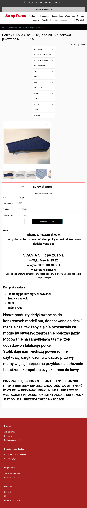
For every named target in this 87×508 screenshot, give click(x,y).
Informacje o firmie (12, 500)
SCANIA (18, 28)
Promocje (37, 115)
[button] (47, 125)
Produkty (32, 16)
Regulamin (34, 20)
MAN (35, 82)
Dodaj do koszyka (47, 221)
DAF (35, 71)
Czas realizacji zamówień (15, 454)
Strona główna (8, 28)
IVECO (36, 77)
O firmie (80, 16)
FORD (36, 110)
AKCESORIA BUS (39, 66)
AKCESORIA (38, 49)
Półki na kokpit (28, 28)
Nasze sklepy (57, 16)
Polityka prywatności (13, 440)
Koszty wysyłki (10, 459)
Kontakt (44, 20)
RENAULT (37, 93)
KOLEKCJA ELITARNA (41, 60)
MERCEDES (38, 88)
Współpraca (70, 16)
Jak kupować (43, 16)
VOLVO (36, 104)
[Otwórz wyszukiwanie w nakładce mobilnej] (61, 20)
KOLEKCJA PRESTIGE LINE (43, 55)
